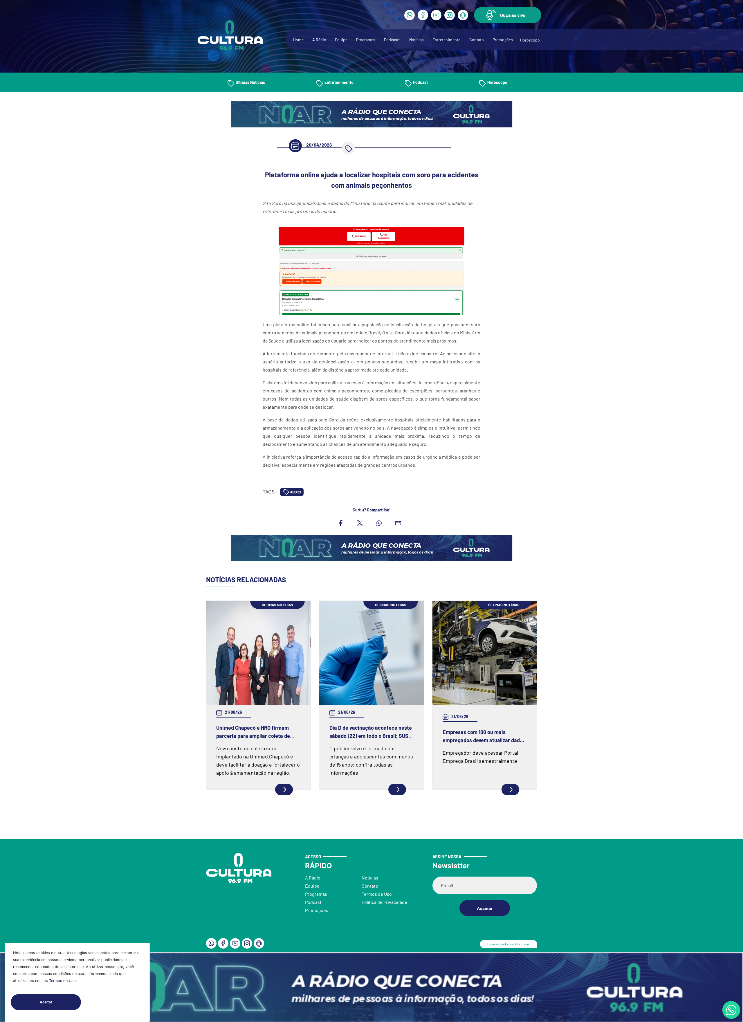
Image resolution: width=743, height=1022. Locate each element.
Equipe (341, 39)
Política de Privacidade (384, 902)
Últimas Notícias (250, 82)
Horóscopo (530, 39)
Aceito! (46, 1002)
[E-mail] (398, 523)
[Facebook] (423, 15)
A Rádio (319, 39)
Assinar (485, 908)
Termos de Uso (62, 980)
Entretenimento (446, 39)
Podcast (420, 82)
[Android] (463, 15)
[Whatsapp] (409, 15)
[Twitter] (360, 523)
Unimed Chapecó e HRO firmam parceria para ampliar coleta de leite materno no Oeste (253, 732)
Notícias (416, 39)
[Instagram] (449, 15)
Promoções (503, 39)
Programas (365, 39)
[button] (507, 15)
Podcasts (392, 39)
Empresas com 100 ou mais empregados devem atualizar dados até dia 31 (484, 736)
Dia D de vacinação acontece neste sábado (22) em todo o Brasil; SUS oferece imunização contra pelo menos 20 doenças (370, 732)
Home (298, 39)
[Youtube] (436, 15)
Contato (476, 39)
